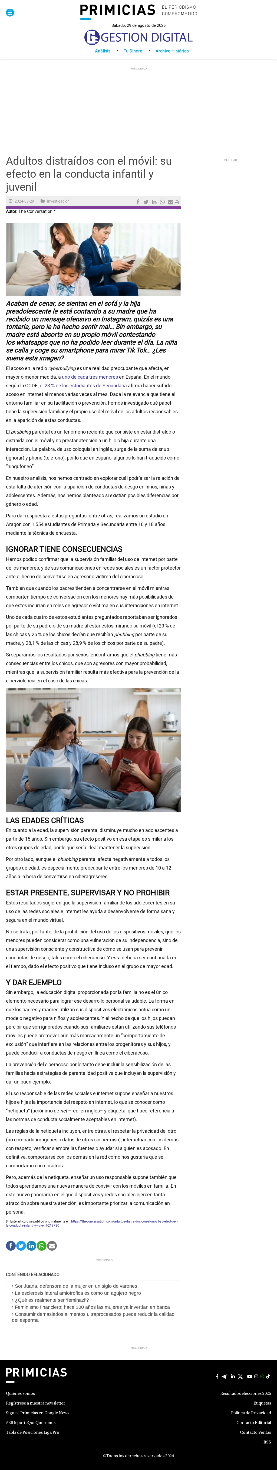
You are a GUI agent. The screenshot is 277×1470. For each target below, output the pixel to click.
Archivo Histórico (172, 51)
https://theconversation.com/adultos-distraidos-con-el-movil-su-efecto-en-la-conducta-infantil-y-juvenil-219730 (92, 1223)
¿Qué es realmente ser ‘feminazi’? (52, 1300)
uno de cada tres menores (90, 377)
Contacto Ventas (255, 1433)
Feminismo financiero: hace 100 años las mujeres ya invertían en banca (92, 1307)
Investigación (58, 201)
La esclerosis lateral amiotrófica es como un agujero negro (78, 1293)
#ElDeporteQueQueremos (30, 1423)
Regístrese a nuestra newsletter (35, 1403)
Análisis (102, 51)
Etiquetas (262, 1403)
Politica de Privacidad (251, 1413)
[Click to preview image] (93, 259)
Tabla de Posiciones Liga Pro (32, 1433)
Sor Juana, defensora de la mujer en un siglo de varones (76, 1286)
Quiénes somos (20, 1394)
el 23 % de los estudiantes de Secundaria (83, 385)
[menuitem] (109, 51)
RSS (267, 1442)
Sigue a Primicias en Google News (37, 1413)
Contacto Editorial (253, 1423)
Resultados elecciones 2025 (245, 1394)
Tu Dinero (133, 51)
